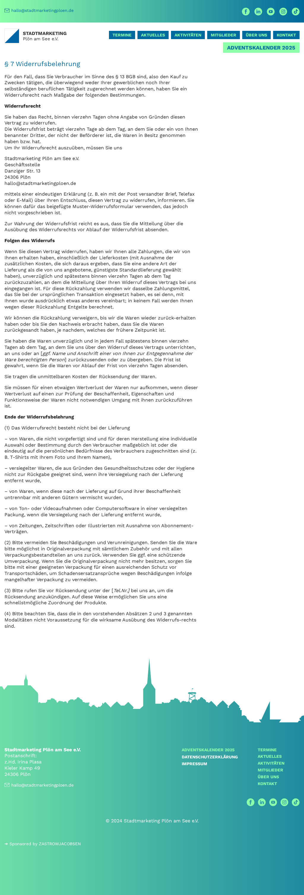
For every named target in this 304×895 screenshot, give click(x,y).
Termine (122, 35)
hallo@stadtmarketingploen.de (42, 10)
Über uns (256, 35)
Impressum (194, 763)
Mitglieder (223, 35)
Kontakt (286, 35)
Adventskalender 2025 (261, 47)
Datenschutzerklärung (210, 757)
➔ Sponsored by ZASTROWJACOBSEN (42, 843)
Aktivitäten (188, 35)
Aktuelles (153, 35)
